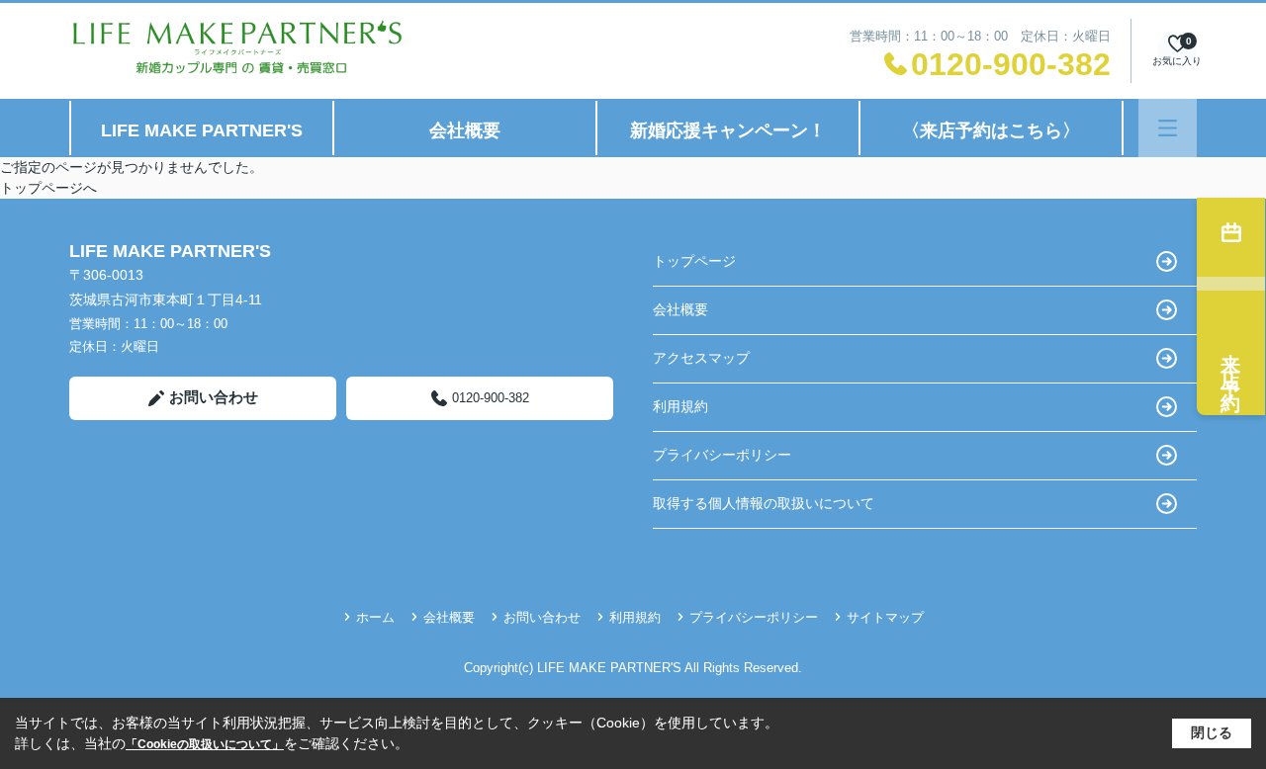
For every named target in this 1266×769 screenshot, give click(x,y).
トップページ (694, 261)
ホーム (375, 617)
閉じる (1211, 732)
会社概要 (464, 130)
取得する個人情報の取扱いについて (763, 503)
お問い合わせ (213, 396)
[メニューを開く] (1167, 128)
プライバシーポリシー (722, 455)
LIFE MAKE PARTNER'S (202, 130)
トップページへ (48, 188)
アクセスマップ (701, 358)
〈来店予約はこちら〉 (991, 130)
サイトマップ (885, 617)
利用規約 (680, 406)
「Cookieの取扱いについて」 (205, 744)
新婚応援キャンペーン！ (728, 130)
